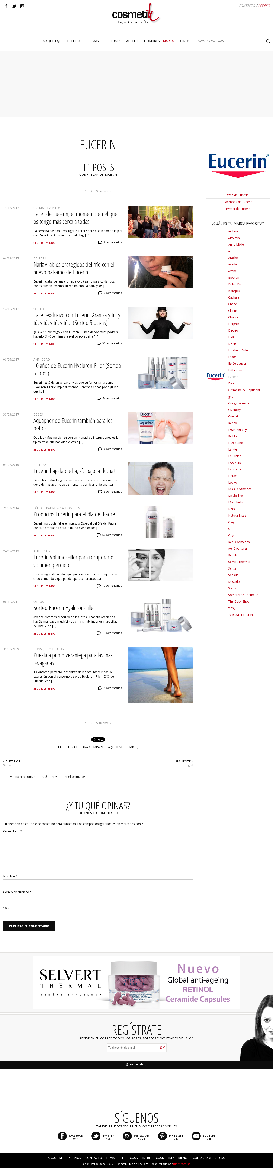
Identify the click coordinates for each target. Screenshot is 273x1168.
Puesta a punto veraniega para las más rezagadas (73, 659)
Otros (184, 41)
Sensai (7, 765)
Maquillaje (52, 41)
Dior (231, 337)
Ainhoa (233, 231)
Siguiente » (103, 191)
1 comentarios (113, 688)
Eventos (54, 208)
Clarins (232, 311)
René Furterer (237, 548)
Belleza (73, 41)
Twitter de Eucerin (237, 209)
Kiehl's (232, 436)
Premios (74, 1158)
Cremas (92, 41)
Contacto (246, 5)
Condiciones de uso (209, 1158)
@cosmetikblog (136, 1064)
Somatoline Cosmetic (243, 595)
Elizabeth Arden (239, 350)
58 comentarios (112, 535)
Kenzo (232, 423)
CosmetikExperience (172, 1158)
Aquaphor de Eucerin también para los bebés (73, 424)
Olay (231, 522)
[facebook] (6, 6)
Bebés (38, 414)
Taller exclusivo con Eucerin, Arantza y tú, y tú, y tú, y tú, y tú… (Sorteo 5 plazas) (76, 318)
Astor (232, 251)
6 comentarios (113, 449)
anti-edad (41, 359)
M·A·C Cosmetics (239, 489)
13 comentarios (112, 633)
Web (6, 908)
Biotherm (234, 277)
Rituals (232, 555)
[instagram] (22, 6)
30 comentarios (112, 343)
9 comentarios (113, 242)
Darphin (233, 324)
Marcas (169, 41)
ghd (190, 765)
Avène (232, 271)
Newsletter (116, 1158)
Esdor (232, 357)
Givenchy (234, 410)
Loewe (233, 482)
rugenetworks (181, 1164)
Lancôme (234, 469)
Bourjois (234, 291)
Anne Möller (236, 244)
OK (162, 1047)
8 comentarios (113, 293)
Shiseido (234, 582)
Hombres (72, 508)
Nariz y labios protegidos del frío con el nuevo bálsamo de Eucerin (73, 268)
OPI (230, 529)
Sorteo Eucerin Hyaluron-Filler (64, 607)
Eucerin (233, 377)
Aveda (232, 264)
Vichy (231, 608)
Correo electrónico (17, 892)
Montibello (235, 502)
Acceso (264, 5)
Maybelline (235, 496)
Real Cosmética (239, 542)
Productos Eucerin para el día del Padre (74, 514)
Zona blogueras (210, 41)
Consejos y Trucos (48, 649)
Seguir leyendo (44, 243)
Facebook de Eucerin (238, 202)
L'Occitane (235, 443)
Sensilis (233, 575)
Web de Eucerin (237, 195)
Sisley (232, 588)
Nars (231, 509)
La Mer (233, 449)
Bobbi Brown (237, 284)
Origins (233, 535)
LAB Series (235, 463)
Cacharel (234, 297)
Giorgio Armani (238, 403)
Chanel (233, 304)
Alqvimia (234, 238)
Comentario (12, 831)
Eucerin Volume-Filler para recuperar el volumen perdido (74, 561)
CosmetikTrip (141, 1158)
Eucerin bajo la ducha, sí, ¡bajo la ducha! (74, 470)
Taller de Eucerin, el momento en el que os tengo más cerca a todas (75, 217)
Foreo (232, 383)
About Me (56, 1158)
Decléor (233, 330)
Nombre (10, 876)
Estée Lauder (237, 363)
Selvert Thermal (239, 562)
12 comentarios (112, 585)
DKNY (232, 344)
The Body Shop (239, 601)
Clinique (233, 317)
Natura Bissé (237, 515)
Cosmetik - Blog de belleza (132, 1164)
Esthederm (235, 370)
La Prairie (234, 456)
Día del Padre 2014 (48, 508)
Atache (233, 258)
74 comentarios (112, 398)
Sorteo (39, 309)
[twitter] (14, 6)
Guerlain (234, 416)
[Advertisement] (136, 84)
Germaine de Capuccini (244, 390)
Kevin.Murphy (237, 429)
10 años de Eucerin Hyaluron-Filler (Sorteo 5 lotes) (77, 369)
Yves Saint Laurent (241, 615)
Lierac (232, 476)
